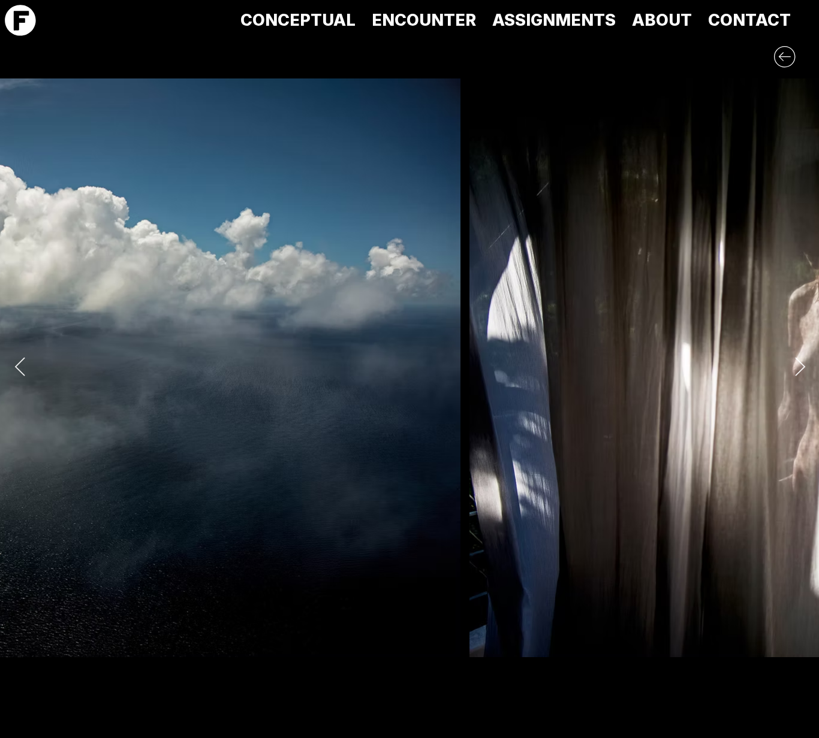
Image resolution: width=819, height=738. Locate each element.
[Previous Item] (20, 368)
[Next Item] (800, 368)
